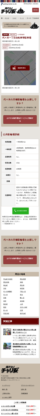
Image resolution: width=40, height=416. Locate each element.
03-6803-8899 (21, 211)
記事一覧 (23, 389)
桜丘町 (5, 304)
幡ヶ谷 (22, 298)
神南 (21, 282)
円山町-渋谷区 (7, 279)
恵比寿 (22, 285)
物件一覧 (4, 389)
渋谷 (4, 288)
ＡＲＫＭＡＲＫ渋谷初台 (9, 410)
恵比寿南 (6, 282)
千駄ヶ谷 (23, 291)
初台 (21, 295)
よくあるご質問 (6, 397)
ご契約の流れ (6, 393)
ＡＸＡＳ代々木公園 (8, 406)
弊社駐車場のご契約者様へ (32, 3)
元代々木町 (23, 307)
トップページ (6, 385)
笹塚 (4, 298)
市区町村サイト (9, 224)
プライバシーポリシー (27, 385)
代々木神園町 (7, 291)
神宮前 (22, 288)
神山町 (5, 285)
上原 (21, 304)
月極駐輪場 (24, 393)
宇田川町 (6, 313)
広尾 (21, 310)
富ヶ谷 (5, 310)
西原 (4, 307)
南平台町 (23, 313)
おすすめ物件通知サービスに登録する (20, 119)
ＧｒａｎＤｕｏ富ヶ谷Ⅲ (9, 413)
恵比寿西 (23, 279)
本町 (4, 301)
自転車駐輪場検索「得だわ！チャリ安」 (10, 369)
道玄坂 (22, 301)
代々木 (5, 295)
